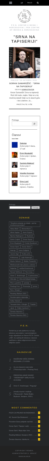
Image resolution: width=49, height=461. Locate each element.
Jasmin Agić (14, 254)
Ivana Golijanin (24, 250)
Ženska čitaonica (16, 312)
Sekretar (23, 143)
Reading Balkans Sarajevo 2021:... (21, 435)
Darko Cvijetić (15, 239)
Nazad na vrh (24, 456)
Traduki (33, 304)
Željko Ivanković (23, 308)
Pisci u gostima (15, 283)
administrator (28, 89)
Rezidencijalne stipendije (19, 297)
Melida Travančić (30, 261)
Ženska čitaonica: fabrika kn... (20, 439)
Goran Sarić (14, 247)
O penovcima (33, 275)
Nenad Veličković (16, 272)
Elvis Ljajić (24, 182)
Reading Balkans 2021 (18, 293)
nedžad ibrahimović (26, 268)
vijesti (12, 308)
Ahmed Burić (26, 229)
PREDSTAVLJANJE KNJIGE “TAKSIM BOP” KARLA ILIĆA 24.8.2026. (24, 377)
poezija (26, 283)
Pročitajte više (24, 104)
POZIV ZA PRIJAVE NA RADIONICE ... (23, 413)
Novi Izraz (29, 272)
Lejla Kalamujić (26, 257)
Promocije (26, 286)
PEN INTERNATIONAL (27, 279)
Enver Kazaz (27, 239)
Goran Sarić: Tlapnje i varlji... (19, 426)
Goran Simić (26, 247)
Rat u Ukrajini (15, 290)
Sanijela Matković (27, 163)
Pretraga (15, 120)
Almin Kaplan (15, 232)
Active (16, 138)
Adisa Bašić (14, 229)
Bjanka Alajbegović (17, 236)
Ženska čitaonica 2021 (18, 315)
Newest (13, 138)
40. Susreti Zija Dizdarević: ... (19, 417)
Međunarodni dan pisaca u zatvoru (22, 265)
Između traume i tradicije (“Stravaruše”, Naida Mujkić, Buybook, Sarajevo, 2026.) (24, 394)
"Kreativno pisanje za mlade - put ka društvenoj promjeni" (23, 224)
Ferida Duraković (31, 243)
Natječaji (13, 268)
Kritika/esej (14, 257)
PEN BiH (13, 279)
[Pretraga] (34, 123)
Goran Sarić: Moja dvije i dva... (20, 430)
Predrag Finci (15, 286)
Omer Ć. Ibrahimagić (17, 275)
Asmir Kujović (27, 232)
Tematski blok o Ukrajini (18, 304)
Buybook (30, 236)
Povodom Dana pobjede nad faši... (21, 422)
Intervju (13, 250)
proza (35, 286)
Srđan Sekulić (15, 301)
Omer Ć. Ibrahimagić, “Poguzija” (25, 386)
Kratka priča (26, 254)
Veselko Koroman (27, 173)
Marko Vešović (15, 261)
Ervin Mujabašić (26, 153)
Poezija (14, 80)
